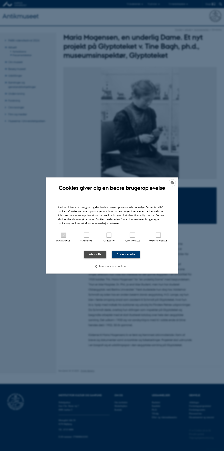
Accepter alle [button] (126, 254)
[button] (112, 266)
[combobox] (172, 182)
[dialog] (112, 225)
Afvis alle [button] (95, 254)
